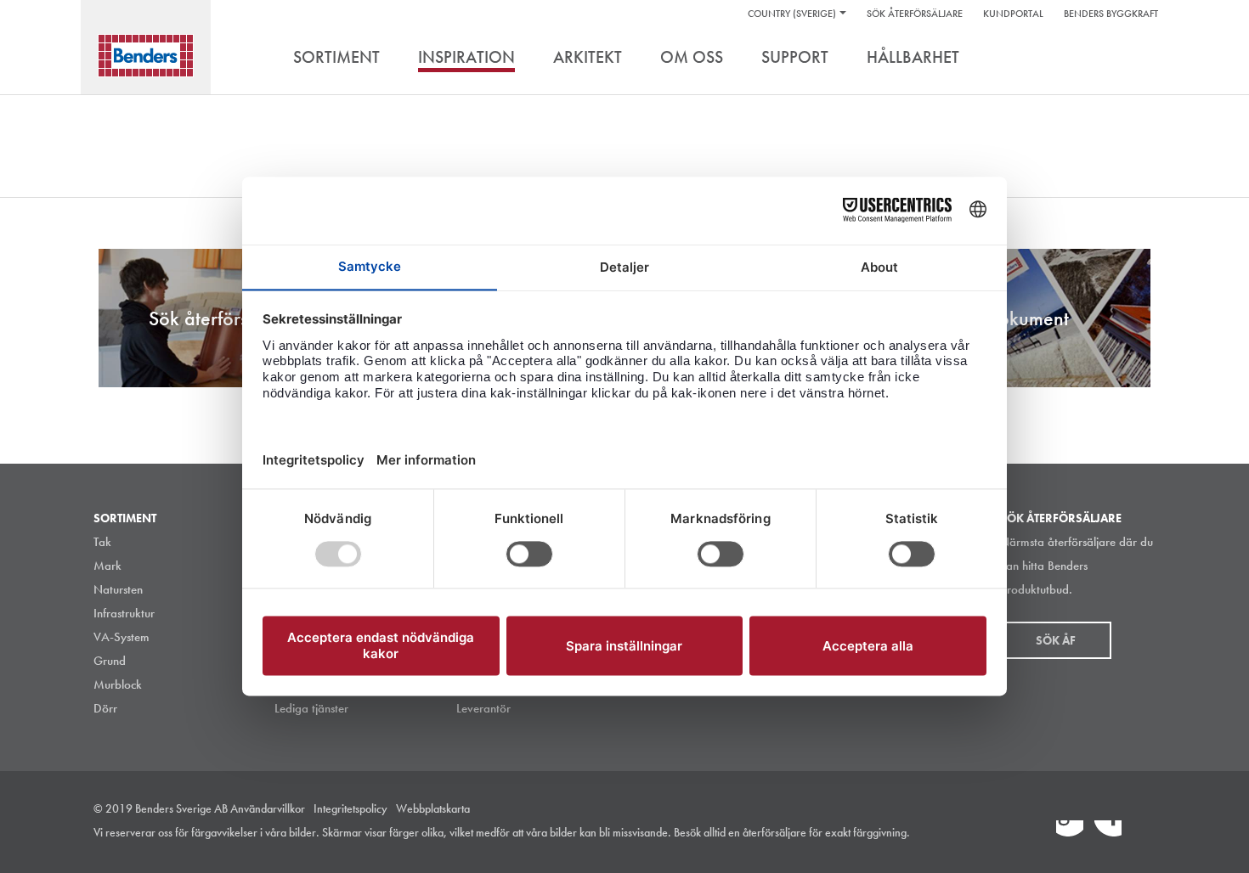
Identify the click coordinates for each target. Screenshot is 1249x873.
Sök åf (1056, 640)
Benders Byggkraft (1111, 13)
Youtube (1146, 834)
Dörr (105, 708)
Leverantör (483, 708)
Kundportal (1013, 13)
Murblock (117, 684)
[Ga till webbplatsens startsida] (146, 55)
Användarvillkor (267, 808)
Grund (109, 660)
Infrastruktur (124, 613)
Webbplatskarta (433, 808)
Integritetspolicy (350, 808)
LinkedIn (1069, 834)
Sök (1142, 59)
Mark (107, 565)
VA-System (121, 636)
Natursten (118, 589)
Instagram (1031, 834)
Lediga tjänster (311, 708)
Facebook (1108, 834)
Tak (102, 541)
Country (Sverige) (792, 13)
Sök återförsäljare (915, 13)
